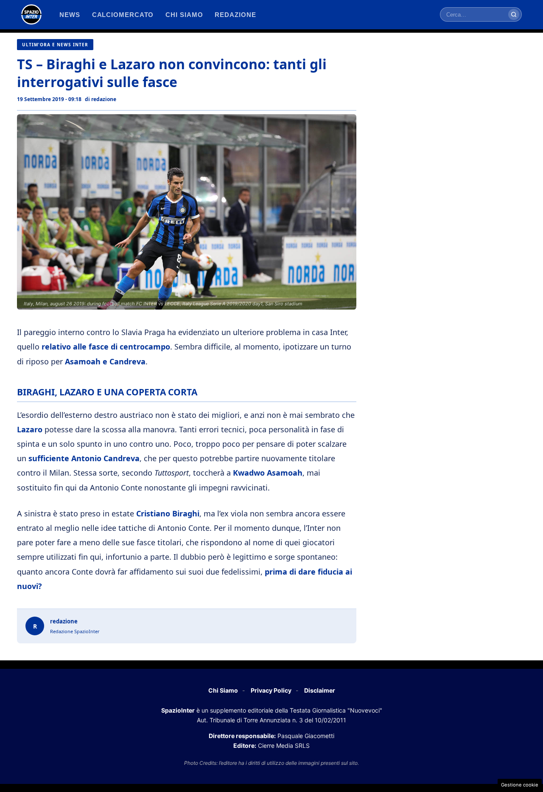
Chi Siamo (223, 690)
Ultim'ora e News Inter (55, 45)
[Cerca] (513, 14)
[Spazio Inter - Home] (31, 14)
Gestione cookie (519, 785)
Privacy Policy (271, 690)
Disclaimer (319, 690)
